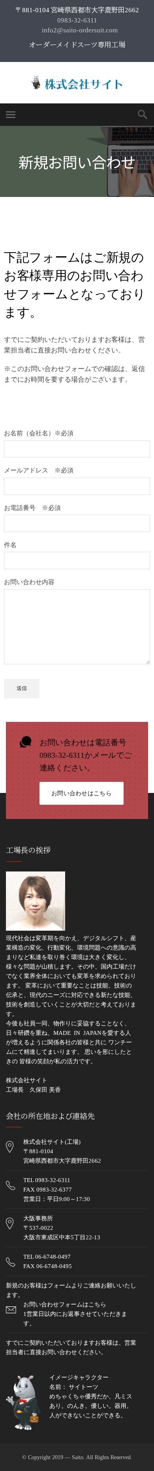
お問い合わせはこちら (81, 793)
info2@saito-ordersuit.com (79, 30)
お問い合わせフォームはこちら (64, 1304)
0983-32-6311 (77, 20)
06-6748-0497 (53, 1257)
